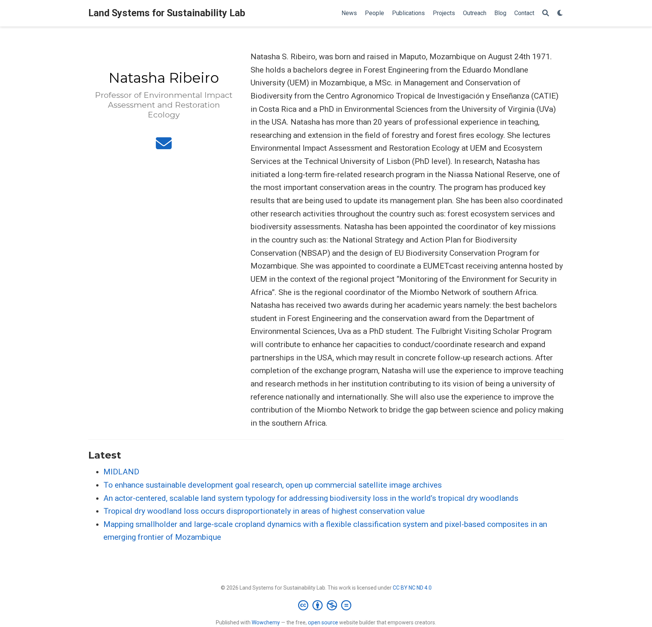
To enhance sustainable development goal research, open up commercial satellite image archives (272, 485)
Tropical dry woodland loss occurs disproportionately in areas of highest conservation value (264, 511)
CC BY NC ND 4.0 (412, 588)
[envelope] (164, 146)
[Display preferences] (560, 13)
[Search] (545, 13)
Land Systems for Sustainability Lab (166, 13)
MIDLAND (121, 471)
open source (323, 622)
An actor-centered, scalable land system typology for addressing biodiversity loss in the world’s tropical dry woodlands (310, 498)
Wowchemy (266, 622)
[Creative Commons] (326, 605)
